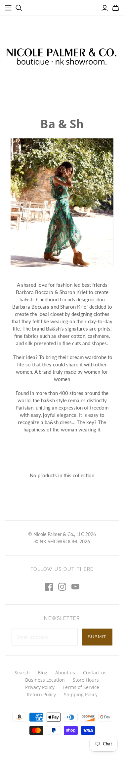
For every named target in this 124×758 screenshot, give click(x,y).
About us (65, 672)
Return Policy (41, 694)
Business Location (45, 680)
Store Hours (86, 680)
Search (22, 672)
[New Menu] (8, 8)
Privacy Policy (40, 687)
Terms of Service (80, 687)
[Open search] (19, 8)
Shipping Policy (81, 694)
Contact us (94, 672)
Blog (42, 672)
